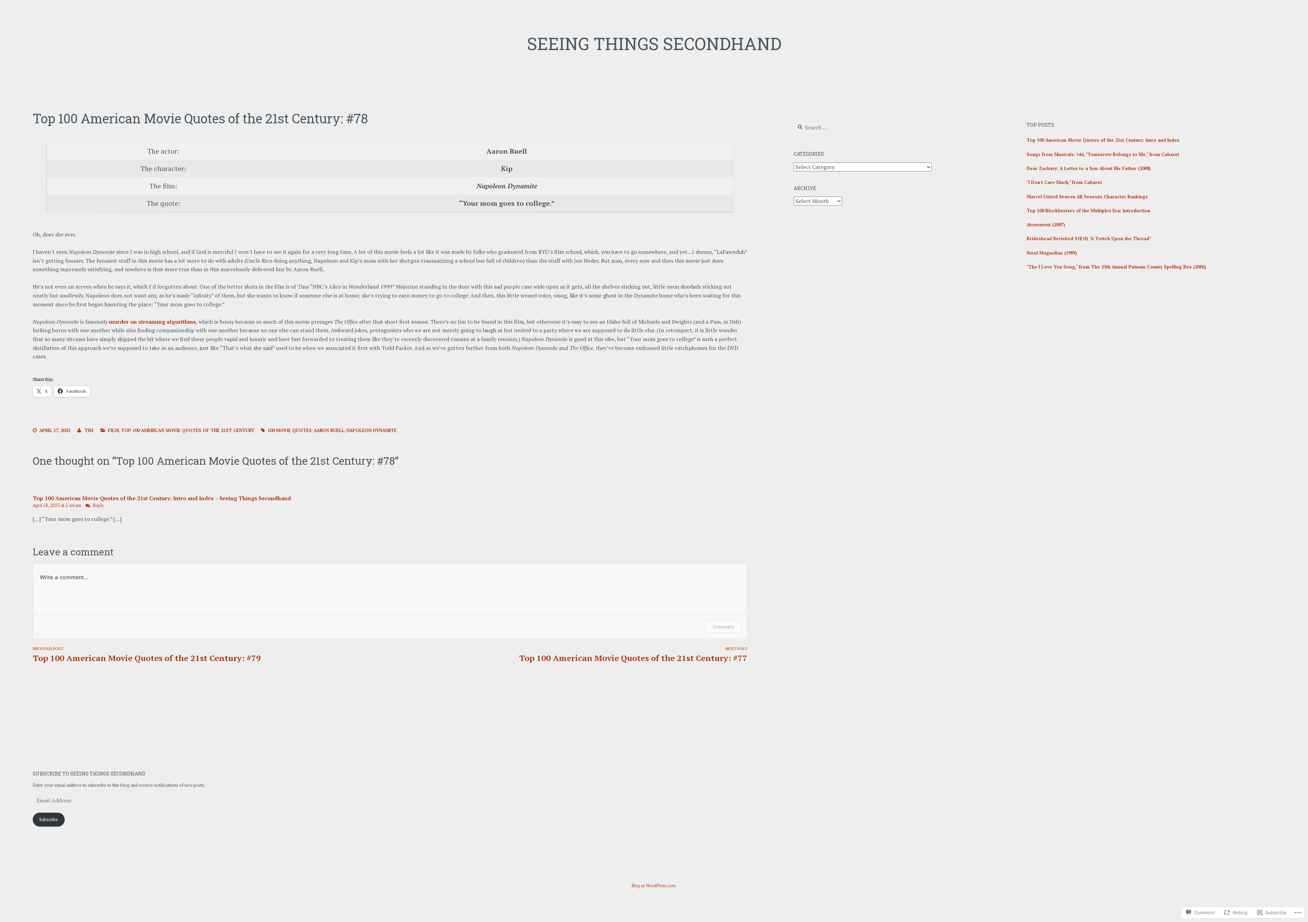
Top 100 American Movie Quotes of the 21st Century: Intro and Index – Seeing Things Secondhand (162, 498)
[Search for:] (835, 128)
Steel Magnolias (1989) (1052, 253)
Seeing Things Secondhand (654, 43)
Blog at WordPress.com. (654, 885)
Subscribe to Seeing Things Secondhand (89, 773)
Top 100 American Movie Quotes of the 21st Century (187, 430)
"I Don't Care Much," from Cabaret (1064, 182)
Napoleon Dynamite (371, 430)
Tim (88, 430)
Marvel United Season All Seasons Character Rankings (1087, 197)
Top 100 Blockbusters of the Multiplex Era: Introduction (1088, 211)
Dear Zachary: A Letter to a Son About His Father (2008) (1089, 168)
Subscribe (48, 819)
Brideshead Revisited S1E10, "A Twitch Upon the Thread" (1089, 238)
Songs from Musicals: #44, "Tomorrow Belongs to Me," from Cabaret (1103, 154)
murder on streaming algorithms (152, 321)
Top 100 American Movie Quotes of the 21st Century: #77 (633, 654)
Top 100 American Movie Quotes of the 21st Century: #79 (147, 654)
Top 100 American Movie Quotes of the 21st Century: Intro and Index (1103, 140)
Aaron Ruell (329, 430)
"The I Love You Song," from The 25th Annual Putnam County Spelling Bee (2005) (1116, 267)
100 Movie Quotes (289, 430)
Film (113, 430)
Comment (723, 627)
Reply (98, 505)
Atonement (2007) (1046, 224)
